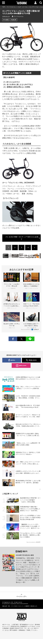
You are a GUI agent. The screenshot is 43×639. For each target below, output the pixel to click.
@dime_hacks (22, 365)
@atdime (12, 360)
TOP (3, 7)
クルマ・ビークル (22, 7)
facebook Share (13, 339)
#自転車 (13, 20)
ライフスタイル (11, 7)
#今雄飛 (5, 20)
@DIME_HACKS (33, 360)
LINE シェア (30, 339)
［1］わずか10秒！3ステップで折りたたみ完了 (21, 238)
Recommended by (26, 329)
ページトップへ (21, 596)
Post (21, 339)
